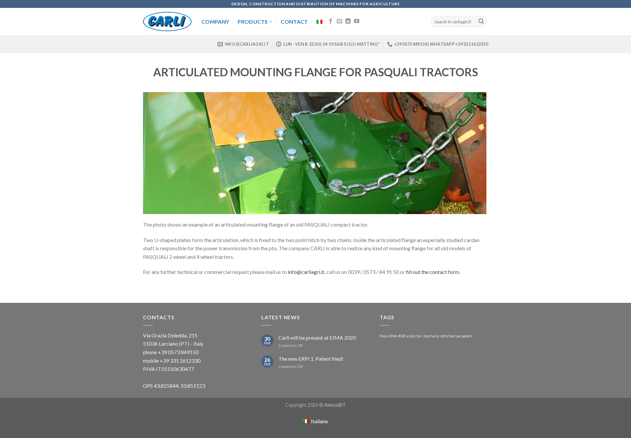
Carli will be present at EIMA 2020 (317, 337)
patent (467, 336)
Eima (383, 336)
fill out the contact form (432, 272)
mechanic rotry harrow (441, 336)
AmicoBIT (335, 405)
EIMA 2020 (397, 336)
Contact (294, 21)
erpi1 (411, 336)
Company (215, 21)
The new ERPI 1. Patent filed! (310, 358)
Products (253, 21)
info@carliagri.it (306, 272)
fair (419, 336)
